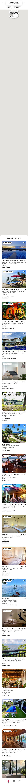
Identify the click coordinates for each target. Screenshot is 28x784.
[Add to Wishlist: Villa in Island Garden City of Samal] (24, 242)
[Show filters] (24, 3)
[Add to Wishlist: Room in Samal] (24, 516)
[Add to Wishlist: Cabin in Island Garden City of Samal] (24, 641)
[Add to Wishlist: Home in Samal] (24, 580)
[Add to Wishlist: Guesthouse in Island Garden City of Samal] (24, 394)
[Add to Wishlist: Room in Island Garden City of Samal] (24, 364)
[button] (6, 267)
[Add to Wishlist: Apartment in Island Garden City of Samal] (24, 610)
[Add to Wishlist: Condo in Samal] (24, 426)
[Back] (3, 3)
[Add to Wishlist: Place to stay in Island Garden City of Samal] (24, 271)
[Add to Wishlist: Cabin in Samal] (24, 761)
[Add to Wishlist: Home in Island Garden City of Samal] (24, 303)
